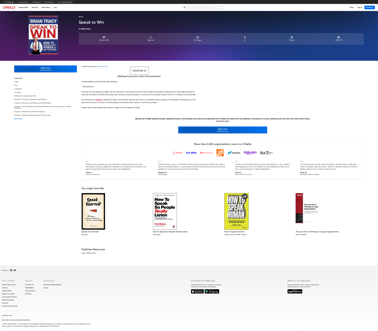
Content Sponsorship (9, 306)
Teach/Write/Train (9, 285)
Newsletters (29, 288)
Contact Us (29, 285)
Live (55, 7)
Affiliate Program (8, 300)
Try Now (369, 7)
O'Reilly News (7, 291)
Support (28, 281)
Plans (352, 7)
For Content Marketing (65, 2)
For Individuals (49, 2)
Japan (45, 288)
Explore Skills (23, 7)
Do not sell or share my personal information (16, 320)
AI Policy (28, 294)
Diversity (5, 303)
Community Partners (9, 297)
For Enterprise (9, 2)
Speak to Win (103, 66)
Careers (5, 288)
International (49, 281)
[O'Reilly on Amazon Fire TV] (294, 293)
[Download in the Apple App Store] (197, 293)
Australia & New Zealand (52, 285)
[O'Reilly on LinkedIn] (11, 270)
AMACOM (338, 40)
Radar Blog (46, 7)
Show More (18, 119)
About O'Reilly (8, 281)
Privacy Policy (30, 291)
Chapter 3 (99, 100)
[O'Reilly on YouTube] (15, 270)
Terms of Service (7, 326)
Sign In (359, 7)
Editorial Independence (31, 326)
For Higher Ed (36, 2)
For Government (23, 2)
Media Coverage (8, 294)
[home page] (9, 7)
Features (35, 7)
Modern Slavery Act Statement (49, 326)
